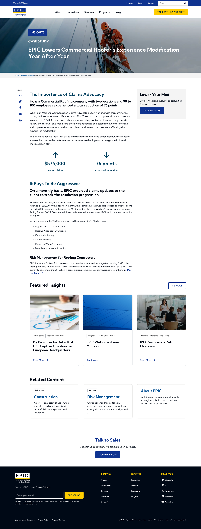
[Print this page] (20, 120)
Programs (135, 491)
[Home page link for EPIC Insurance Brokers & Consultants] (19, 12)
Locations (129, 3)
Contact (151, 3)
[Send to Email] (20, 113)
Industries (135, 480)
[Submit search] (185, 3)
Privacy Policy (49, 501)
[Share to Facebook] (20, 107)
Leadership (106, 485)
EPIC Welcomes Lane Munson (103, 344)
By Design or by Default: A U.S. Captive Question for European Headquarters (53, 346)
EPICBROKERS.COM (20, 3)
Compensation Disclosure (25, 520)
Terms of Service (58, 520)
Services (135, 485)
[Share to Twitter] (20, 101)
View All (177, 285)
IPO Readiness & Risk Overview (156, 344)
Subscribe (74, 495)
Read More (38, 360)
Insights (24, 75)
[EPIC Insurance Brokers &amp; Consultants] (22, 478)
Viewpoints (39, 336)
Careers (140, 3)
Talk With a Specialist (171, 12)
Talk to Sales (152, 110)
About (104, 480)
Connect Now (108, 454)
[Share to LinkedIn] (20, 95)
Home (17, 75)
